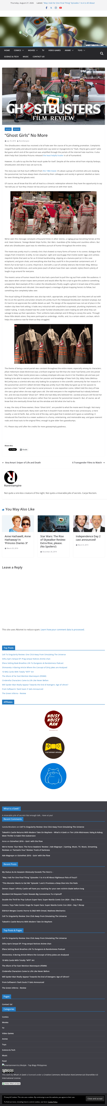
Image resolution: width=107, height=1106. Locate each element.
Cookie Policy (52, 1102)
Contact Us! (39, 56)
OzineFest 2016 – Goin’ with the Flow (26, 841)
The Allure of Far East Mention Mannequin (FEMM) (24, 676)
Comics (17, 50)
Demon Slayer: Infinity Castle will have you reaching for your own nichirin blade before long (43, 888)
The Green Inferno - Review (14, 693)
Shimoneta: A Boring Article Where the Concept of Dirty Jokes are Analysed (34, 667)
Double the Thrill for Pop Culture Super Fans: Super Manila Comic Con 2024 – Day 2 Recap (42, 899)
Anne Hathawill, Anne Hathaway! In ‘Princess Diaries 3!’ (18, 539)
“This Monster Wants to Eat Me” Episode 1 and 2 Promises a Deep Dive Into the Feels (40, 883)
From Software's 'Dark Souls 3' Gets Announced (22, 689)
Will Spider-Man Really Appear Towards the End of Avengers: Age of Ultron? (35, 684)
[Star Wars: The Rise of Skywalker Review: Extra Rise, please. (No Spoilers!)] (53, 517)
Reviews (16, 129)
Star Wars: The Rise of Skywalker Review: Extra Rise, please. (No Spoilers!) (53, 541)
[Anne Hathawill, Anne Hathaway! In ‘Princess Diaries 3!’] (18, 517)
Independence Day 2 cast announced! (88, 537)
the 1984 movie (49, 171)
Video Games (54, 50)
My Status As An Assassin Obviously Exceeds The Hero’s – (27, 872)
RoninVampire (24, 141)
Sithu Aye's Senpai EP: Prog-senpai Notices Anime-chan (26, 659)
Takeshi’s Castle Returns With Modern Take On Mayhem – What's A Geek (34, 832)
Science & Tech (11, 56)
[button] (22, 50)
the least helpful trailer (53, 155)
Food (4, 1061)
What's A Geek (20, 1074)
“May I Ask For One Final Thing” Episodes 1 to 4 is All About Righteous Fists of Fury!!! (39, 877)
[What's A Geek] (53, 18)
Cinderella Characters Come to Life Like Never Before (25, 680)
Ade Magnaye (8, 855)
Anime (68, 50)
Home (7, 50)
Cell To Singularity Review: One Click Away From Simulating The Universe (34, 654)
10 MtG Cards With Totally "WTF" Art (18, 672)
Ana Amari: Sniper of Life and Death (23, 462)
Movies (31, 50)
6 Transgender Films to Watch (87, 462)
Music (26, 56)
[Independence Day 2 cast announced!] (89, 517)
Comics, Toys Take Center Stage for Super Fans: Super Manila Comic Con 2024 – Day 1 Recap (43, 905)
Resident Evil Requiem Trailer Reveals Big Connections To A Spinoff (32, 894)
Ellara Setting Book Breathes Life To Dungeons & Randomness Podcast (32, 663)
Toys (80, 50)
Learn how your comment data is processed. (63, 629)
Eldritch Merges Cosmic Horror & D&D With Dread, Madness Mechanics (33, 910)
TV (43, 50)
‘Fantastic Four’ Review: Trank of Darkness (31, 850)
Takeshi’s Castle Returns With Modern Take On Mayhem (27, 921)
